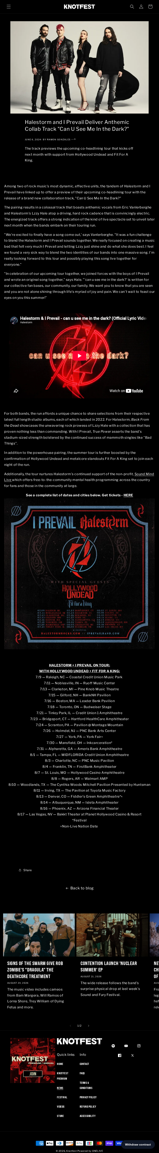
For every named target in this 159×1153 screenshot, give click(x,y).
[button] (8, 6)
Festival (62, 1097)
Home (60, 1064)
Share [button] (27, 870)
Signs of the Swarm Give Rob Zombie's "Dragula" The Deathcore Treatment (35, 969)
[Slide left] (70, 1025)
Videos (61, 1106)
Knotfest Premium (62, 1076)
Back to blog (82, 888)
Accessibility (88, 1116)
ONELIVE (97, 1150)
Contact (84, 1064)
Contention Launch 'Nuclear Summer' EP (109, 966)
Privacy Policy (88, 1097)
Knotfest (71, 1150)
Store (60, 1116)
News (60, 1088)
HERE (128, 495)
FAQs (82, 1073)
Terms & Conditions (86, 1085)
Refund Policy (88, 1106)
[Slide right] (88, 1025)
